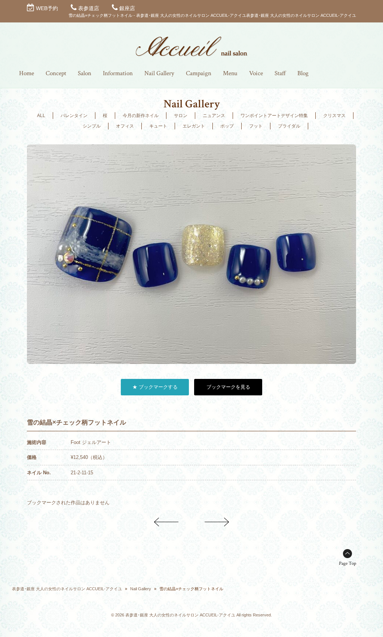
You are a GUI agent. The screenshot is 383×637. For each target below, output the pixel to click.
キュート (158, 126)
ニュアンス (214, 115)
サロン (180, 115)
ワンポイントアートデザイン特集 (274, 115)
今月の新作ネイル (141, 115)
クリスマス (334, 115)
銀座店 (127, 8)
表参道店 (88, 8)
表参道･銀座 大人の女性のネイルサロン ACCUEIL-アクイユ (67, 589)
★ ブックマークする (155, 387)
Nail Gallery (140, 589)
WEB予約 (47, 8)
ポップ (227, 126)
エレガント (194, 126)
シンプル (92, 126)
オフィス (125, 126)
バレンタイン (74, 115)
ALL (41, 115)
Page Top (347, 563)
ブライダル (289, 126)
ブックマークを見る (228, 387)
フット (256, 126)
